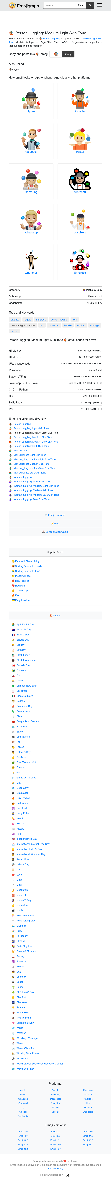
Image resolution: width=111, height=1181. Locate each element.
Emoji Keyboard (55, 515)
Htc (88, 1103)
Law (16, 869)
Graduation (20, 792)
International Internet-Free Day (31, 844)
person (14, 331)
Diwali (17, 716)
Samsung (31, 192)
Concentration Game (55, 531)
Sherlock (19, 976)
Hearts (18, 823)
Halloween (20, 803)
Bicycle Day (20, 639)
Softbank (88, 1107)
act (42, 325)
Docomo (55, 1111)
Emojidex (80, 272)
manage (94, 325)
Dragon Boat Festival (25, 721)
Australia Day (21, 629)
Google (80, 111)
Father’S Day (21, 752)
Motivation (20, 905)
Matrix (17, 884)
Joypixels (80, 232)
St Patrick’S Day (23, 992)
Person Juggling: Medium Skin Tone (30, 437)
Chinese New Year (24, 685)
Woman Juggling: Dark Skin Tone (29, 499)
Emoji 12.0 (23, 1140)
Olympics (19, 925)
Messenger (55, 1098)
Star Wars (19, 1002)
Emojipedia (23, 1116)
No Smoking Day (23, 920)
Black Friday (21, 655)
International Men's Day (27, 849)
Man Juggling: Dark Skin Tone (27, 472)
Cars (17, 675)
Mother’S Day (21, 900)
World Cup (20, 1058)
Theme (55, 615)
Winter (18, 1043)
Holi (16, 833)
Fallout (18, 746)
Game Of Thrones (24, 777)
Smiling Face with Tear (26, 571)
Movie (17, 910)
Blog (55, 523)
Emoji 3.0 (88, 1131)
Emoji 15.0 (88, 1144)
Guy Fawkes (21, 798)
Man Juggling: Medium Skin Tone (29, 463)
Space (17, 981)
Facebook (31, 151)
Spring (18, 987)
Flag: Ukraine (21, 600)
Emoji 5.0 (55, 1135)
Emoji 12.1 (55, 1140)
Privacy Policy (55, 1168)
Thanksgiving (21, 1017)
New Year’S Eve (23, 915)
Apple (31, 111)
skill (75, 319)
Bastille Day (20, 634)
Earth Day (19, 726)
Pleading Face (21, 575)
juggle (28, 319)
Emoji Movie (21, 736)
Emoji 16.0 (55, 1148)
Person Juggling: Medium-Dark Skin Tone (33, 441)
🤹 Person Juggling (49, 38)
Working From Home (25, 1053)
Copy (68, 53)
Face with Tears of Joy (25, 561)
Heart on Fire (21, 580)
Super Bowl (20, 1012)
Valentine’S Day (23, 1022)
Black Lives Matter (24, 660)
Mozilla (55, 1107)
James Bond (21, 859)
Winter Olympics (23, 1048)
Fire (15, 595)
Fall (16, 741)
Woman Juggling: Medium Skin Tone (31, 490)
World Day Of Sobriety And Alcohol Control (37, 1063)
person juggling (59, 319)
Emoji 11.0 (88, 1135)
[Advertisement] (55, 19)
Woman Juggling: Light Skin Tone (29, 481)
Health (18, 818)
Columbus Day (22, 706)
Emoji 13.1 (23, 1144)
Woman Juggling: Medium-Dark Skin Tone (34, 494)
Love (17, 874)
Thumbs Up (20, 590)
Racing (18, 956)
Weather (19, 1032)
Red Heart (19, 585)
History (18, 828)
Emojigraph (28, 5)
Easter (18, 731)
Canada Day (21, 665)
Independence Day (24, 838)
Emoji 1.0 (23, 1131)
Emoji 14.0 (55, 1144)
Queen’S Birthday (24, 951)
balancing (54, 325)
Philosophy (20, 935)
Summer (19, 1007)
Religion (18, 966)
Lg (23, 1107)
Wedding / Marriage (25, 1038)
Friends (18, 767)
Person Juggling (20, 424)
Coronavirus (21, 711)
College (18, 700)
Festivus (19, 757)
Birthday (19, 649)
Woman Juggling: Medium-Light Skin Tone (34, 485)
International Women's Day (28, 854)
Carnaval (19, 670)
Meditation (20, 889)
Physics (18, 941)
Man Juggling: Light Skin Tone (27, 454)
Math (17, 879)
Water (17, 1027)
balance (15, 319)
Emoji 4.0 (23, 1135)
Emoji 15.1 (23, 1148)
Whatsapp (31, 232)
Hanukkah (19, 808)
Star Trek (19, 997)
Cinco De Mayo (22, 695)
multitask (41, 319)
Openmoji (31, 272)
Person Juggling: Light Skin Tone (29, 428)
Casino (18, 680)
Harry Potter (21, 813)
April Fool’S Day (23, 624)
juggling (81, 325)
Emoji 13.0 (88, 1140)
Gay (16, 782)
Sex (16, 971)
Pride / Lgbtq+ (22, 946)
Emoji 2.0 (55, 1131)
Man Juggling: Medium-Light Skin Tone (32, 459)
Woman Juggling (20, 477)
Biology (18, 644)
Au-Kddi (23, 1111)
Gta (16, 772)
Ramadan (19, 961)
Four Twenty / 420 (24, 762)
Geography (20, 787)
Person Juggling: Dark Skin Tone (29, 446)
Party (17, 930)
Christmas (19, 690)
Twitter (80, 151)
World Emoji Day (23, 1068)
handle (68, 325)
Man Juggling (18, 450)
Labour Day (20, 864)
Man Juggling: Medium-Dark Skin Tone (32, 468)
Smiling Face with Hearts (27, 566)
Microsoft (80, 192)
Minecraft (19, 895)
